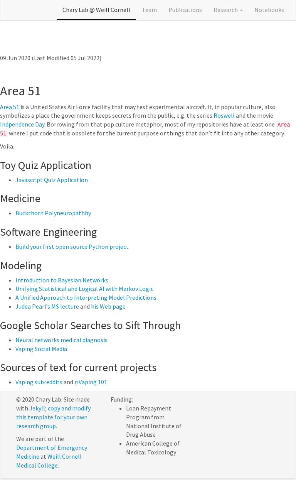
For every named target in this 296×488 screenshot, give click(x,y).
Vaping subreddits (38, 382)
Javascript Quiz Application (51, 180)
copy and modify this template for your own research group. (53, 417)
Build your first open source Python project (72, 246)
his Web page (108, 306)
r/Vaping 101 (90, 382)
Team (149, 10)
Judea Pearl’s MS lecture (47, 306)
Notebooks (269, 10)
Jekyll (37, 408)
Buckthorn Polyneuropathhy (53, 213)
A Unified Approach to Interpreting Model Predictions (85, 297)
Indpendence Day (22, 124)
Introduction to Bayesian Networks (61, 280)
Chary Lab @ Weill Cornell (96, 10)
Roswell (224, 115)
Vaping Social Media (41, 349)
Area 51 (9, 107)
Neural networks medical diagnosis (61, 340)
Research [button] (226, 10)
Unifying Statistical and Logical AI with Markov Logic (84, 288)
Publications (185, 10)
